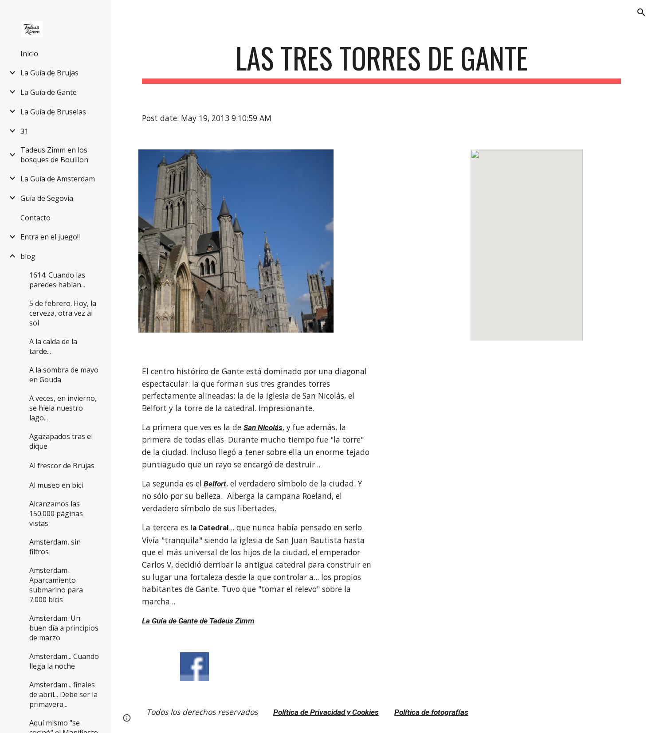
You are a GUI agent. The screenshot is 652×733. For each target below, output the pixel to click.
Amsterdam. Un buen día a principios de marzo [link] (63, 628)
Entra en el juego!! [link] (50, 237)
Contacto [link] (35, 218)
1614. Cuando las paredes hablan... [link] (57, 280)
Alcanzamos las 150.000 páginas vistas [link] (56, 513)
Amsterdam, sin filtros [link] (55, 547)
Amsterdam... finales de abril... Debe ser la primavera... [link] (63, 694)
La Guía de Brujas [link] (49, 73)
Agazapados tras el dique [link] (61, 441)
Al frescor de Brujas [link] (61, 465)
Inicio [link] (29, 54)
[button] (641, 12)
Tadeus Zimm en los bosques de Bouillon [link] (54, 155)
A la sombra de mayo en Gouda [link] (63, 374)
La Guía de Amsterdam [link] (57, 179)
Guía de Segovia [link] (46, 198)
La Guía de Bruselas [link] (53, 112)
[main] (381, 62)
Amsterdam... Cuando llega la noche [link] (64, 661)
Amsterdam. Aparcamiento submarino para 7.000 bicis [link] (56, 584)
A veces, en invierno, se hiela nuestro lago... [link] (63, 408)
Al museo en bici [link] (56, 485)
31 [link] (24, 131)
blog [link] (27, 256)
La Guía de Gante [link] (48, 92)
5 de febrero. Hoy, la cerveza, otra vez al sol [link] (62, 313)
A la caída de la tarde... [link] (53, 346)
